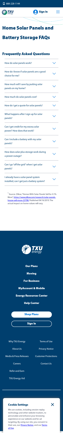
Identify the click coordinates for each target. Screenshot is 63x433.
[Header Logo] (8, 15)
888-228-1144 (13, 4)
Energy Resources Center (31, 296)
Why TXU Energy (17, 341)
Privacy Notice (46, 349)
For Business (31, 281)
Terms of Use (46, 341)
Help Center (31, 303)
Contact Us (46, 364)
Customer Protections (46, 356)
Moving (31, 273)
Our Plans (31, 266)
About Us (17, 349)
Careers (17, 364)
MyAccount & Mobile (31, 288)
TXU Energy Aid (17, 378)
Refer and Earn (16, 371)
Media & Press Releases (17, 356)
